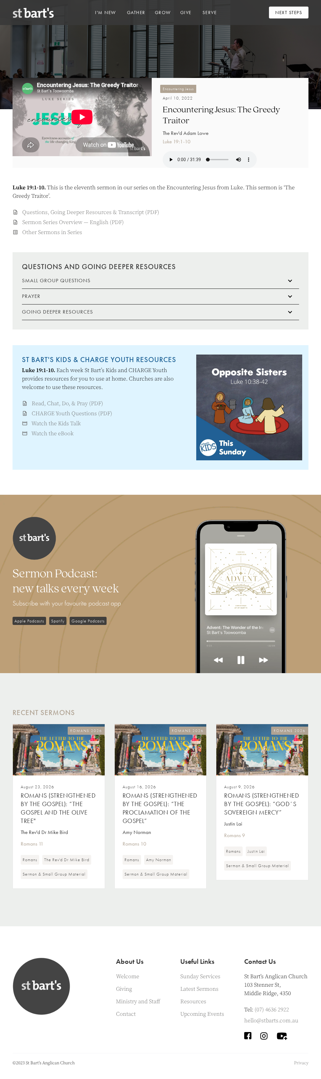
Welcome (127, 976)
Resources (193, 1001)
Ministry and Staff (138, 1001)
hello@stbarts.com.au (271, 1020)
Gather (136, 12)
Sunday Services (200, 976)
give (186, 12)
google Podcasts (88, 621)
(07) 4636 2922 (272, 1009)
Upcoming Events (202, 1014)
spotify (58, 621)
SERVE (210, 12)
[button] (105, 12)
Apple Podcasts (29, 621)
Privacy (301, 1063)
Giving (124, 989)
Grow (163, 12)
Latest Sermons (199, 989)
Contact (126, 1014)
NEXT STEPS (288, 12)
